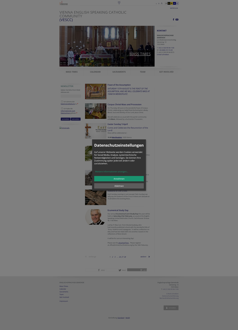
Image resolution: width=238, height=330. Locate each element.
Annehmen (119, 178)
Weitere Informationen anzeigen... (111, 171)
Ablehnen (119, 185)
